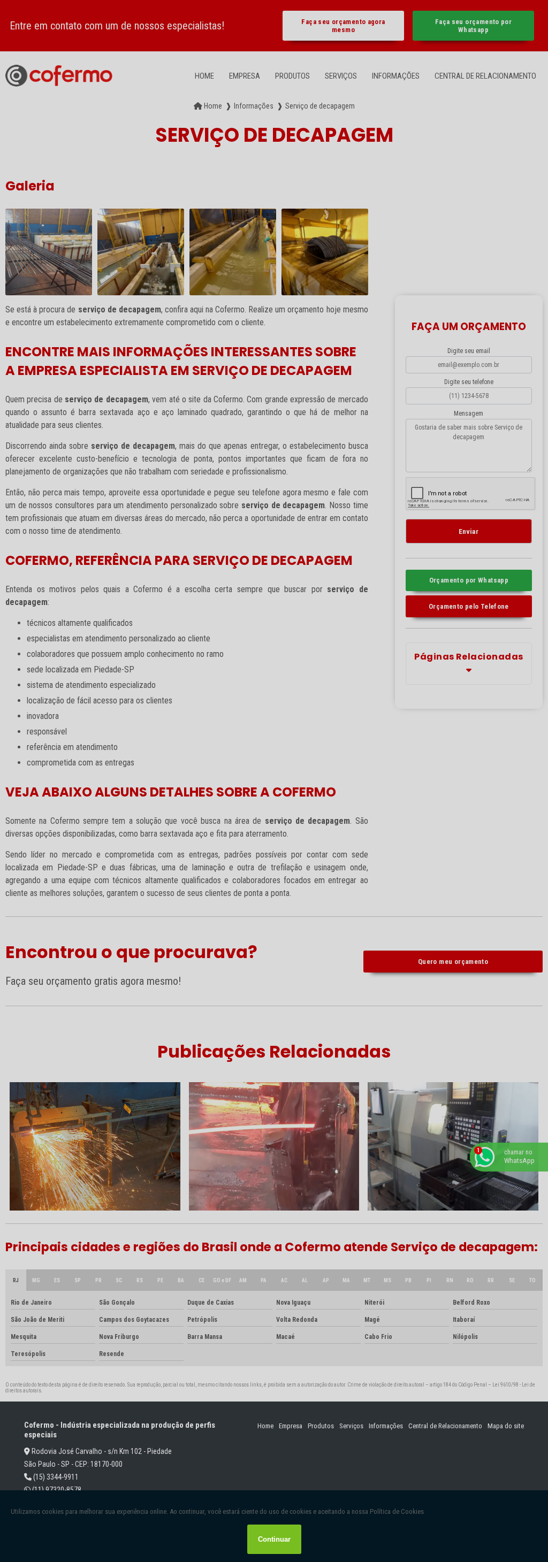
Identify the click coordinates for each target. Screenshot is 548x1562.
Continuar (274, 1539)
